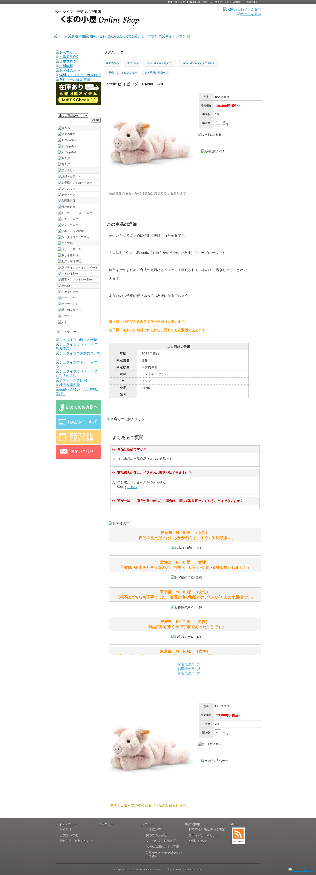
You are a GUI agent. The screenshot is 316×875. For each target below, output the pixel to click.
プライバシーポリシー (204, 835)
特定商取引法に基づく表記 (207, 829)
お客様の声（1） (191, 664)
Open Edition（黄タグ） (160, 63)
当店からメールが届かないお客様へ (164, 854)
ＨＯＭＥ (66, 829)
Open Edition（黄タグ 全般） (198, 63)
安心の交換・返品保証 (161, 841)
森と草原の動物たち (156, 72)
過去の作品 (112, 63)
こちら (132, 487)
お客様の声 (153, 829)
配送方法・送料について (76, 841)
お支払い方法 (69, 835)
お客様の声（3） (191, 673)
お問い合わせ (198, 841)
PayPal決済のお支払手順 (162, 846)
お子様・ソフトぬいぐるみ (121, 72)
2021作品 (132, 63)
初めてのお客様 (156, 835)
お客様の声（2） (191, 669)
